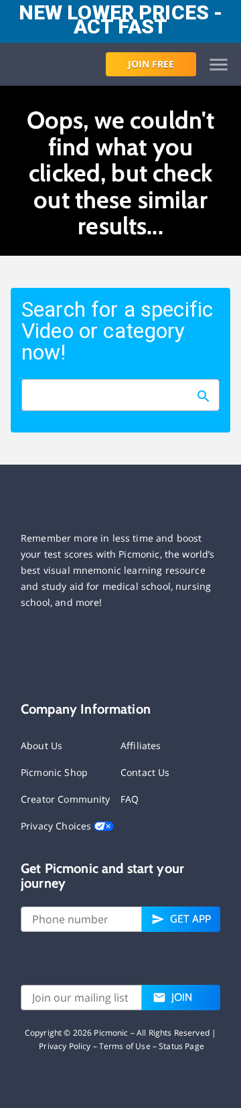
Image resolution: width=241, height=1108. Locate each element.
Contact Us (145, 772)
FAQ (129, 799)
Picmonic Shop (54, 772)
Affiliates (140, 745)
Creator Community (65, 799)
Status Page (181, 1046)
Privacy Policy (64, 1046)
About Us (41, 745)
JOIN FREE (151, 64)
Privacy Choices (57, 825)
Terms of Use (125, 1046)
